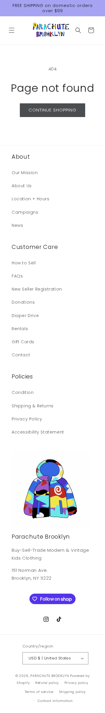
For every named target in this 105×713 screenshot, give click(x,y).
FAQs (17, 276)
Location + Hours (31, 199)
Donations (23, 302)
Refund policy (47, 682)
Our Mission (25, 173)
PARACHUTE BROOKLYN (49, 675)
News (17, 225)
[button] (11, 30)
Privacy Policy (27, 419)
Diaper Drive (25, 316)
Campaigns (25, 212)
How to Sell (24, 263)
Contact (21, 355)
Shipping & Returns (33, 406)
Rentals (20, 329)
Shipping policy (72, 691)
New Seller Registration (37, 289)
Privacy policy (76, 682)
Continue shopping (52, 110)
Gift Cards (23, 342)
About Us (22, 186)
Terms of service (39, 691)
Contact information (55, 700)
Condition (23, 392)
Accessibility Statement (38, 432)
